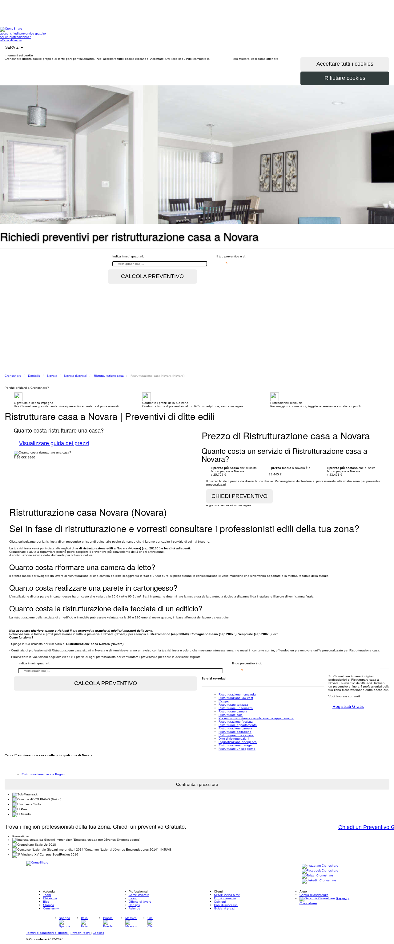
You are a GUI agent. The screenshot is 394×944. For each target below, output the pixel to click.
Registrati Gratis (348, 706)
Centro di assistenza (314, 895)
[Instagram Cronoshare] (320, 866)
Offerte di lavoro (140, 901)
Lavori (133, 898)
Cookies (98, 932)
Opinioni (220, 901)
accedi (5, 33)
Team (47, 895)
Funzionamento (225, 898)
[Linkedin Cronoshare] (319, 880)
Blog (46, 901)
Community (51, 908)
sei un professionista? (15, 37)
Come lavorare (139, 895)
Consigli (134, 905)
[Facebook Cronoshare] (320, 870)
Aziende (134, 908)
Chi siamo (50, 898)
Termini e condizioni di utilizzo (47, 932)
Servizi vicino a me (227, 895)
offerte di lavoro (11, 40)
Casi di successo (226, 905)
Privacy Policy (80, 932)
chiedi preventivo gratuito (28, 33)
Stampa (48, 905)
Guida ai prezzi (224, 908)
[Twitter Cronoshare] (317, 875)
